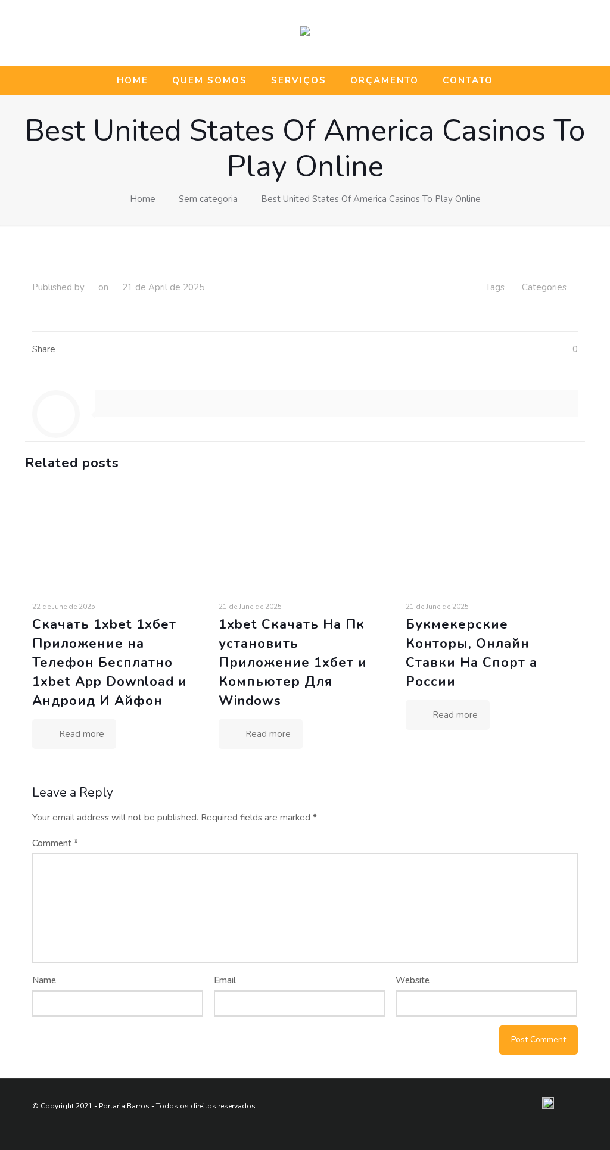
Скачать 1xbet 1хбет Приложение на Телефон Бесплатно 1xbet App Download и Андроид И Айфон (109, 663)
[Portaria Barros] (305, 33)
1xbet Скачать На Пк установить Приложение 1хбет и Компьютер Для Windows (293, 663)
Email (225, 980)
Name (44, 980)
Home (142, 199)
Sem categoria (208, 199)
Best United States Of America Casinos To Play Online (371, 199)
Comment (55, 843)
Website (413, 980)
